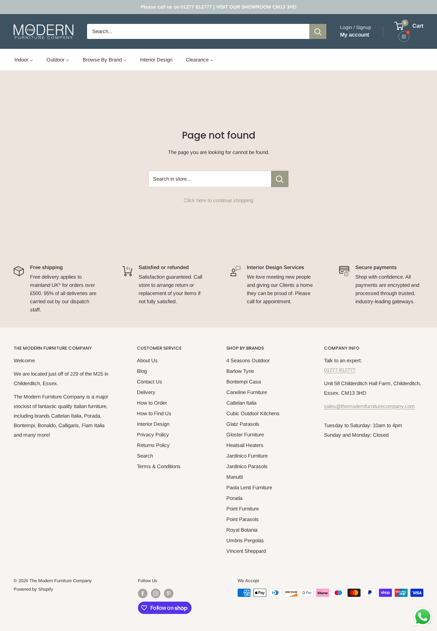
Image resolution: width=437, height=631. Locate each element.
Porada (234, 498)
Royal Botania (241, 530)
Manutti (234, 477)
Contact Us (149, 381)
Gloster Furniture (245, 434)
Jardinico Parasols (247, 466)
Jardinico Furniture (247, 456)
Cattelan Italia (241, 403)
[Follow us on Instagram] (155, 593)
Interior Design (153, 424)
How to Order (152, 403)
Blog (142, 371)
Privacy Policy (153, 434)
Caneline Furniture (246, 392)
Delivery (146, 392)
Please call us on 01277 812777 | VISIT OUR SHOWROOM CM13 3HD (218, 7)
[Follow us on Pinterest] (168, 593)
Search (145, 456)
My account (354, 35)
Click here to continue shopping (218, 200)
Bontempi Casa (243, 381)
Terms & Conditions (159, 466)
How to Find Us (154, 413)
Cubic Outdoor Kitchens (253, 413)
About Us (147, 360)
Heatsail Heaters (245, 445)
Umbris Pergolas (245, 540)
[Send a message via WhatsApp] (423, 617)
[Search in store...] (279, 179)
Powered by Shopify (33, 589)
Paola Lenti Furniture (249, 487)
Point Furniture (242, 508)
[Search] (317, 31)
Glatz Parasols (242, 424)
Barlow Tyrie (240, 371)
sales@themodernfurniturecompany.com (369, 406)
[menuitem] (24, 60)
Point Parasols (242, 519)
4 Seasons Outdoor (248, 360)
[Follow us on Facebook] (142, 593)
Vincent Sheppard (246, 551)
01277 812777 (339, 370)
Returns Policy (153, 445)
